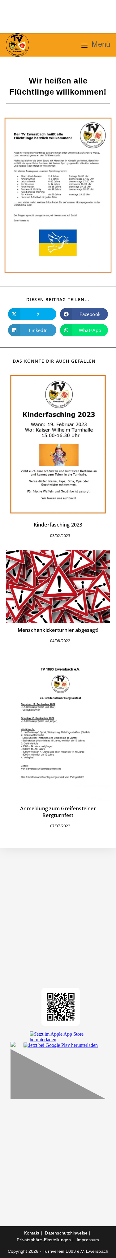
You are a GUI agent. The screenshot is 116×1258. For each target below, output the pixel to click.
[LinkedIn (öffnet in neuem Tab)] (64, 18)
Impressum (88, 1239)
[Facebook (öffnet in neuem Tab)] (38, 18)
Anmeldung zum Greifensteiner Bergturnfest (58, 812)
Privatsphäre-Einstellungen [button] (44, 1239)
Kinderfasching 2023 (58, 524)
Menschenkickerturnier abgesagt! (58, 630)
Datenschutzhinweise (66, 1232)
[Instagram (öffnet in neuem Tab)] (51, 18)
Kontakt (31, 1232)
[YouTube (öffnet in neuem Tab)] (78, 18)
